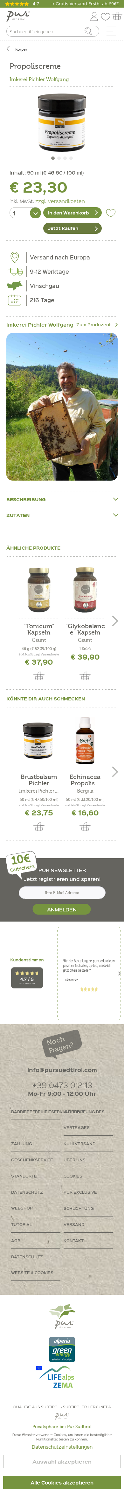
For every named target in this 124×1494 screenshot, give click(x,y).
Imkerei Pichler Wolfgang (39, 79)
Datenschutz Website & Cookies (32, 1264)
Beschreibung (26, 499)
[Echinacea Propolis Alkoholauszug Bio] (85, 740)
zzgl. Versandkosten (60, 200)
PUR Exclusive (80, 1192)
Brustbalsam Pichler (39, 780)
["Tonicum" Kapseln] (39, 590)
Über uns (75, 1159)
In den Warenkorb (68, 212)
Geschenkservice (32, 1159)
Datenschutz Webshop (27, 1199)
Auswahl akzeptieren (62, 1461)
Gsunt (39, 640)
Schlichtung (79, 1208)
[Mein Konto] (94, 15)
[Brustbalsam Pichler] (39, 740)
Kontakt (74, 1240)
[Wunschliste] (107, 15)
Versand (74, 1224)
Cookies (73, 1175)
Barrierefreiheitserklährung (35, 1111)
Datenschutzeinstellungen (62, 1447)
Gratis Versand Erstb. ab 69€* (87, 4)
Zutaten (18, 515)
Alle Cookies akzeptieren (62, 1482)
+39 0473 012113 (62, 1085)
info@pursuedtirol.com (62, 1069)
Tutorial (21, 1224)
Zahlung (21, 1143)
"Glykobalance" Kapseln (85, 629)
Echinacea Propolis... (85, 780)
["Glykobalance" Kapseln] (85, 590)
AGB (15, 1240)
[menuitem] (113, 32)
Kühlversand (79, 1143)
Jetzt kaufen (63, 228)
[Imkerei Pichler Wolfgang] (62, 407)
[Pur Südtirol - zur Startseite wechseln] (18, 16)
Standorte (24, 1175)
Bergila (85, 791)
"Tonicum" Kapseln (39, 629)
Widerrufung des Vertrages (84, 1119)
